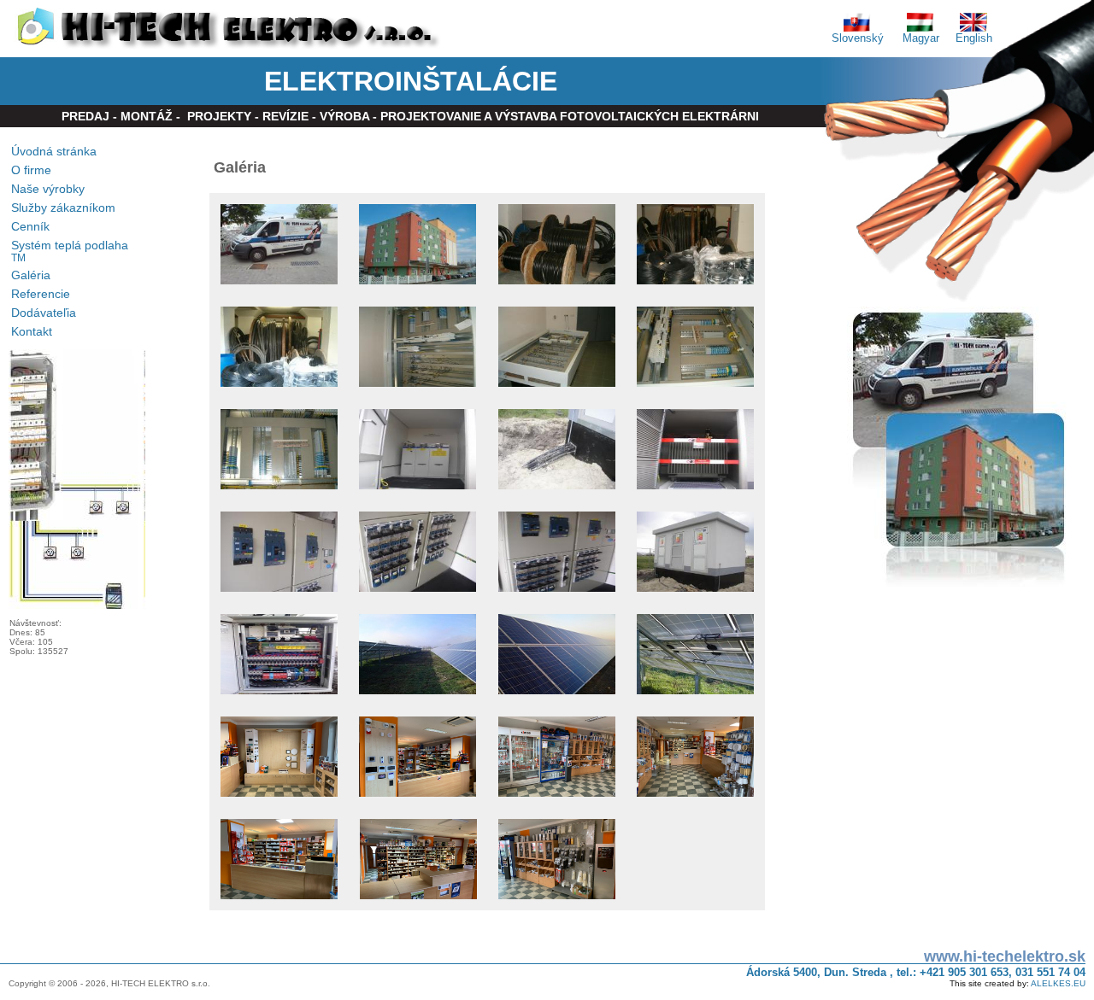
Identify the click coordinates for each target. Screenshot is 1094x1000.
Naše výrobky (48, 189)
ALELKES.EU (1058, 983)
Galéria (30, 275)
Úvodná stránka (54, 151)
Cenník (30, 226)
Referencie (40, 294)
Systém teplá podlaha (69, 250)
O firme (31, 170)
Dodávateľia (43, 312)
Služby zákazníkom (63, 207)
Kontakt (31, 331)
